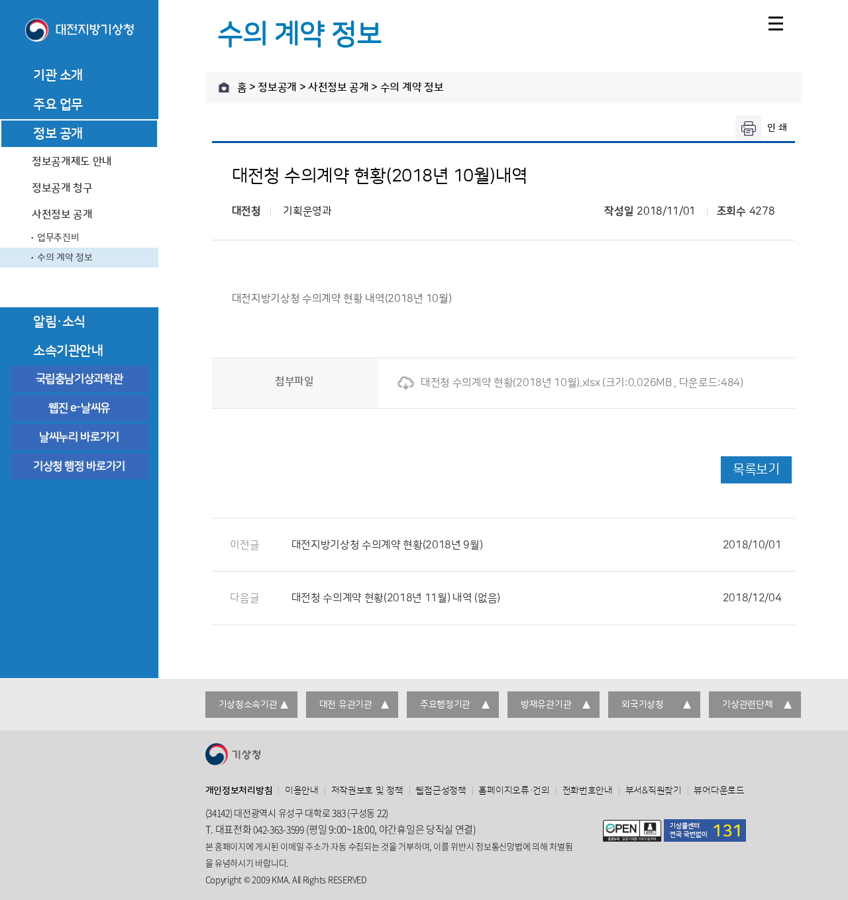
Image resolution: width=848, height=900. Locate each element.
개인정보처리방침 (239, 790)
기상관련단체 (747, 704)
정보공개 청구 (62, 188)
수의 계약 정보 (65, 257)
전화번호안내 (587, 790)
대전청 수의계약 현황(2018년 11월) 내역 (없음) (537, 598)
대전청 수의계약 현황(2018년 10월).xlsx (510, 383)
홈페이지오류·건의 (513, 790)
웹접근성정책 (440, 790)
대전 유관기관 (345, 704)
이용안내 (302, 790)
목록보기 (756, 469)
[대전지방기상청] (79, 31)
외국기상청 (642, 704)
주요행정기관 (445, 704)
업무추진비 (58, 237)
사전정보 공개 (62, 215)
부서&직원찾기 (653, 790)
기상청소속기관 (248, 704)
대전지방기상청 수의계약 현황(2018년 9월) (537, 545)
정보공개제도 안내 (72, 162)
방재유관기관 (546, 704)
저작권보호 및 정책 (367, 790)
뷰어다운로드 (719, 790)
